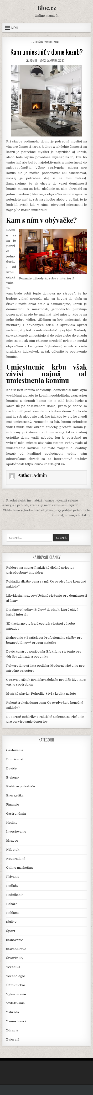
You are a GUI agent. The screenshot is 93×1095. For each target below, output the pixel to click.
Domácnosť (14, 759)
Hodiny (11, 822)
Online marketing (19, 867)
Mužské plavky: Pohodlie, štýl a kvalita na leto (41, 693)
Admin (33, 60)
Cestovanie (14, 750)
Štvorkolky (14, 958)
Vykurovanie (52, 42)
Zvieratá (12, 1039)
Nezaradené (15, 859)
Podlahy (12, 886)
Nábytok (12, 849)
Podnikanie (14, 895)
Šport (10, 931)
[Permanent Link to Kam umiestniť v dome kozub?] (46, 100)
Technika (13, 967)
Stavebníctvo (16, 949)
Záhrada (12, 1012)
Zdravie (12, 1030)
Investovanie (16, 831)
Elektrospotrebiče (20, 786)
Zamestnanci (16, 1021)
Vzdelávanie (15, 1003)
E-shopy (12, 777)
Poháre (11, 904)
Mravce (12, 840)
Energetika (14, 795)
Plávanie (12, 876)
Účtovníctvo (15, 985)
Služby (39, 42)
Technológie (15, 976)
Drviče (11, 768)
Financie (12, 804)
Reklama (12, 913)
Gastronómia (16, 813)
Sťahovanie (14, 940)
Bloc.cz (46, 7)
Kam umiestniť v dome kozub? (46, 52)
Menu (14, 27)
